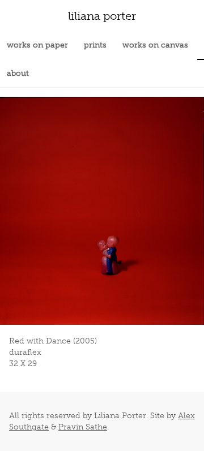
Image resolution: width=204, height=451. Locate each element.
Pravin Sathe (82, 427)
